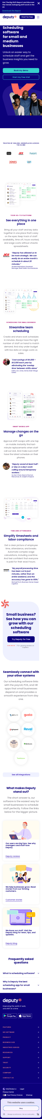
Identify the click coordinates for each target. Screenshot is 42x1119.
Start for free (27, 17)
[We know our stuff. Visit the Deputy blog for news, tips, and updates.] (21, 928)
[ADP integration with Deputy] (13, 743)
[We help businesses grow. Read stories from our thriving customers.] (21, 884)
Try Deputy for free (21, 639)
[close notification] (39, 3)
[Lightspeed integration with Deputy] (13, 729)
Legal (22, 1089)
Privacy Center (8, 1092)
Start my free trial (21, 77)
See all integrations (21, 774)
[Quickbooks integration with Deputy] (28, 743)
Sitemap (29, 1095)
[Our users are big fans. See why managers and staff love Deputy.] (21, 841)
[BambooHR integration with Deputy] (21, 758)
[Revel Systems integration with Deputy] (28, 729)
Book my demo (21, 70)
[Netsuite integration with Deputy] (13, 715)
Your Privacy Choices (15, 1095)
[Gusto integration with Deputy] (28, 715)
